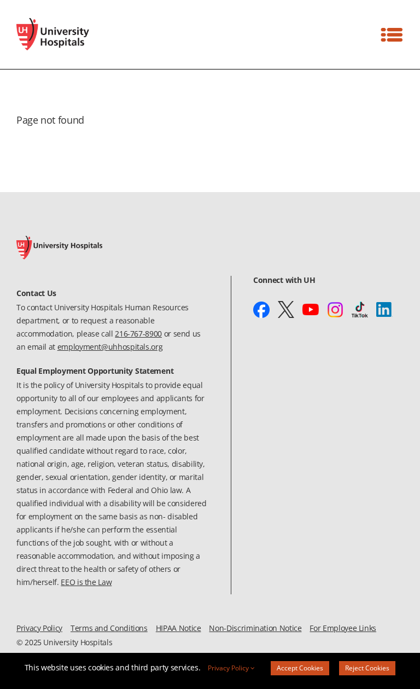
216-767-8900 (138, 333)
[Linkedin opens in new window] (384, 309)
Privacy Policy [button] (229, 668)
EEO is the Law (86, 582)
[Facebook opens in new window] (261, 309)
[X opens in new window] (286, 309)
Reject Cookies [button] (367, 668)
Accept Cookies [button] (300, 668)
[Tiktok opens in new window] (360, 309)
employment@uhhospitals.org (110, 346)
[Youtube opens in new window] (310, 309)
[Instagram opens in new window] (335, 309)
